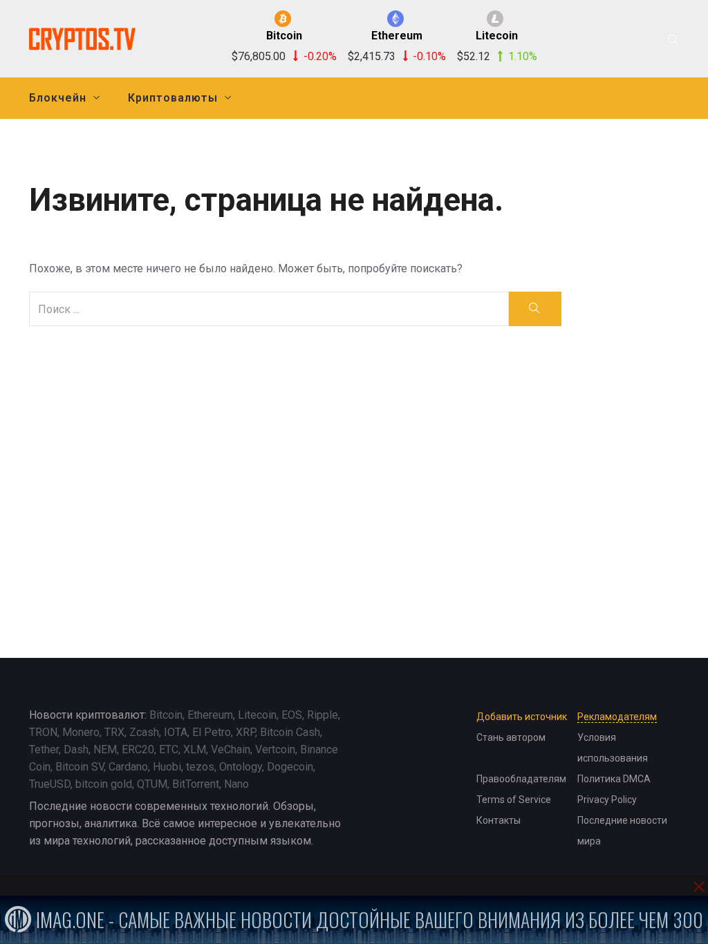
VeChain (230, 749)
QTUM (152, 784)
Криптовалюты (173, 97)
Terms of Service (513, 799)
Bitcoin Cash (290, 732)
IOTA (175, 732)
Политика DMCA (614, 778)
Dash (76, 749)
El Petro (211, 732)
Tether (44, 749)
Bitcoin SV (79, 766)
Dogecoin (290, 766)
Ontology (240, 766)
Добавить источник (521, 716)
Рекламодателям (617, 716)
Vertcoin (275, 749)
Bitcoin (166, 714)
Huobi (167, 766)
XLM (194, 749)
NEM (105, 749)
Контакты (498, 820)
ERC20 (138, 749)
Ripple (322, 714)
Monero (81, 732)
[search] (534, 309)
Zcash (144, 732)
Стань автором (511, 737)
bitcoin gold (103, 784)
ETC (168, 749)
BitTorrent (195, 784)
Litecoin (257, 714)
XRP (245, 732)
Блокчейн (57, 97)
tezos (200, 766)
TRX (114, 732)
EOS (291, 714)
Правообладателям (521, 778)
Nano (236, 784)
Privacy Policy (607, 799)
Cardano (128, 766)
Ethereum (210, 714)
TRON (43, 732)
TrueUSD (50, 784)
